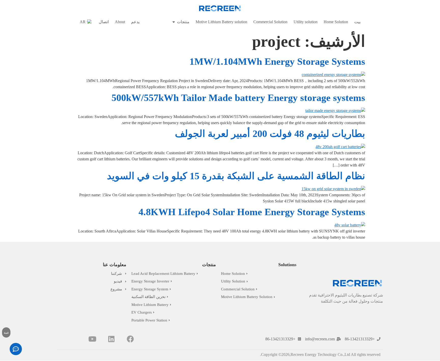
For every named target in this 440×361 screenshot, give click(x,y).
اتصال (104, 22)
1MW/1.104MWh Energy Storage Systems (277, 61)
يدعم (135, 22)
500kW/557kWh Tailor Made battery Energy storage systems (238, 97)
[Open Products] (174, 22)
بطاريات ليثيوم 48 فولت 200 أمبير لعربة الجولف (270, 133)
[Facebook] (130, 339)
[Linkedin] (111, 339)
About (120, 22)
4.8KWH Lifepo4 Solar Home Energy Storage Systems (252, 212)
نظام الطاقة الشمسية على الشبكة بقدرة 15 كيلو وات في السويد (236, 176)
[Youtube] (92, 339)
